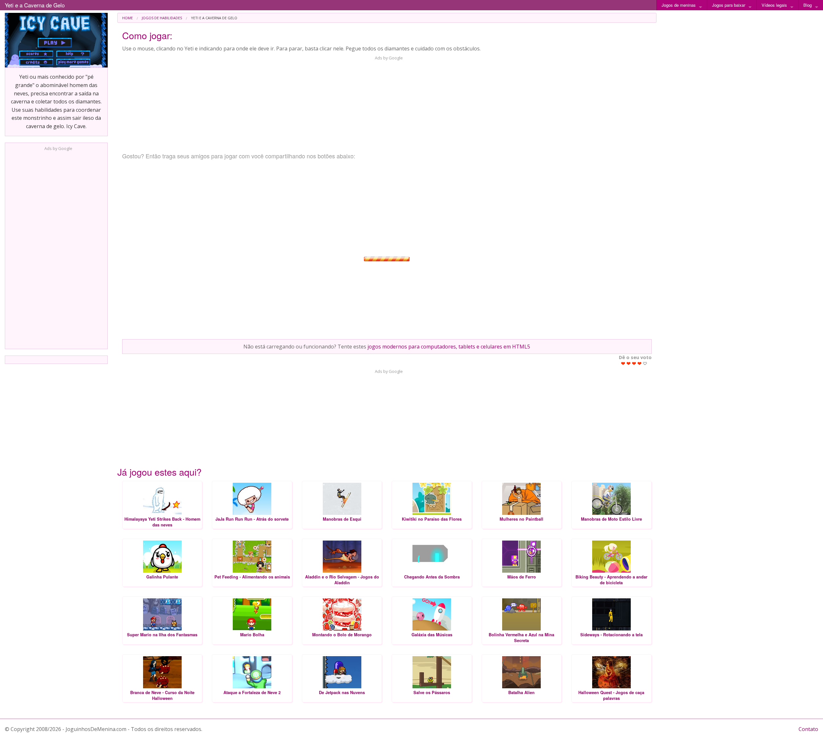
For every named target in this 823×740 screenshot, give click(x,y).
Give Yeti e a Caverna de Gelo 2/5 (628, 363)
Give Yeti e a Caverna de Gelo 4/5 (639, 363)
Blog (807, 5)
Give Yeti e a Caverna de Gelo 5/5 (645, 363)
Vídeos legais (774, 5)
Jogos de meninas (679, 5)
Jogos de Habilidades (162, 17)
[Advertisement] (56, 248)
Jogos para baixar (728, 5)
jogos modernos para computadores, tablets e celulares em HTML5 (448, 346)
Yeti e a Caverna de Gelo (35, 5)
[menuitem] (127, 18)
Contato (808, 729)
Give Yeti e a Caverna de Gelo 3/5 (634, 363)
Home (127, 17)
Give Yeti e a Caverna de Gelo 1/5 (623, 363)
